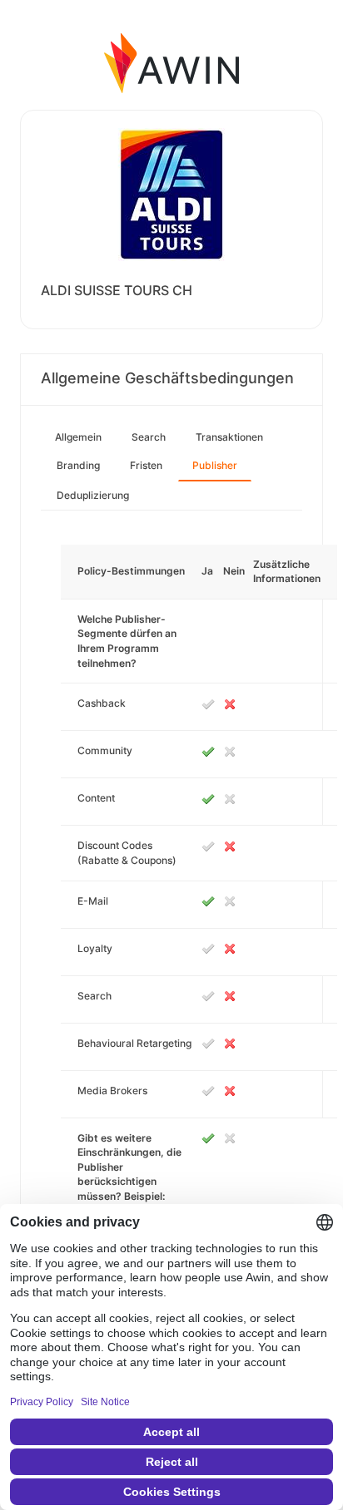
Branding (78, 465)
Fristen (146, 465)
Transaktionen (229, 437)
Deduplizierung (93, 495)
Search (149, 437)
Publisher (214, 465)
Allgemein (78, 437)
